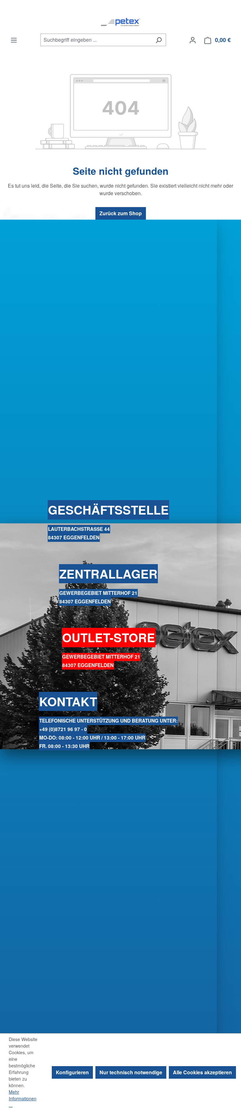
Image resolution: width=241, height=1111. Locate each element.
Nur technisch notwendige (130, 1072)
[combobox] (96, 40)
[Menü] (13, 40)
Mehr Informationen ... (22, 1098)
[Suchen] (158, 40)
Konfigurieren (72, 1072)
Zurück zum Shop (120, 213)
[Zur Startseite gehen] (120, 22)
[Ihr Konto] (192, 40)
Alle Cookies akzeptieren (202, 1072)
